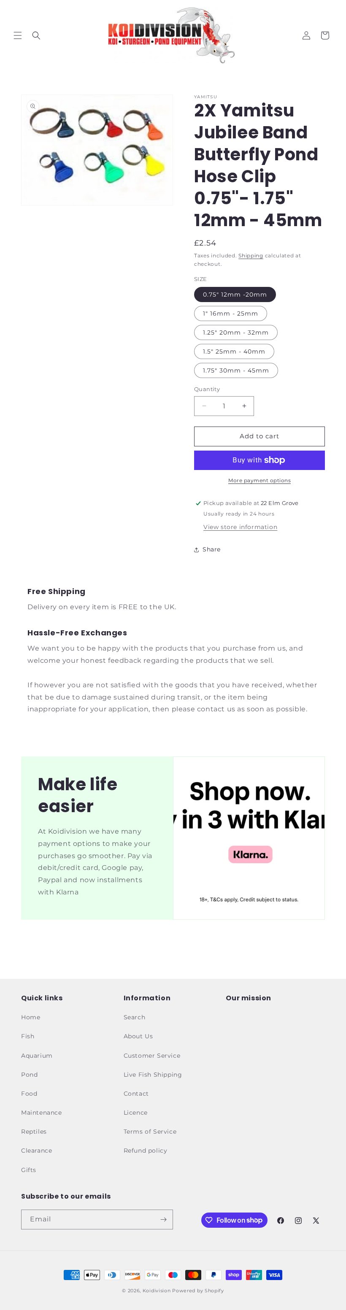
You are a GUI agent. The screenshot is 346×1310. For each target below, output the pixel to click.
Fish (27, 1036)
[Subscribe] (163, 1219)
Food (29, 1093)
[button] (17, 35)
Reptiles (34, 1131)
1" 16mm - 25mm (230, 313)
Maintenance (41, 1112)
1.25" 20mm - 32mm (236, 332)
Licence (136, 1112)
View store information (240, 527)
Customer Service (152, 1055)
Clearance (36, 1150)
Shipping (250, 255)
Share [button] (212, 549)
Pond (29, 1074)
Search (135, 1017)
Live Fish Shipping (153, 1074)
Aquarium (37, 1055)
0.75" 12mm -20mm (235, 294)
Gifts (28, 1170)
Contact (136, 1093)
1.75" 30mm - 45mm (236, 370)
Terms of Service (150, 1131)
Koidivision (157, 1291)
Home (30, 1017)
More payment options (259, 480)
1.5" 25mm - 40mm (234, 351)
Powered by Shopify (198, 1291)
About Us (138, 1036)
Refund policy (146, 1150)
